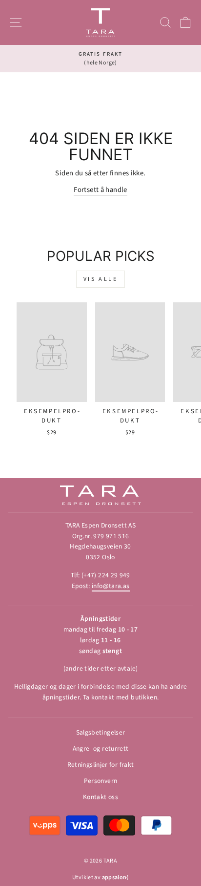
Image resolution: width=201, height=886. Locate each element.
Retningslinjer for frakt (100, 764)
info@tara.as (110, 586)
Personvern (101, 780)
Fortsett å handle (100, 190)
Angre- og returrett (101, 748)
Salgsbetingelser (100, 732)
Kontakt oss (100, 797)
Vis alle (100, 279)
